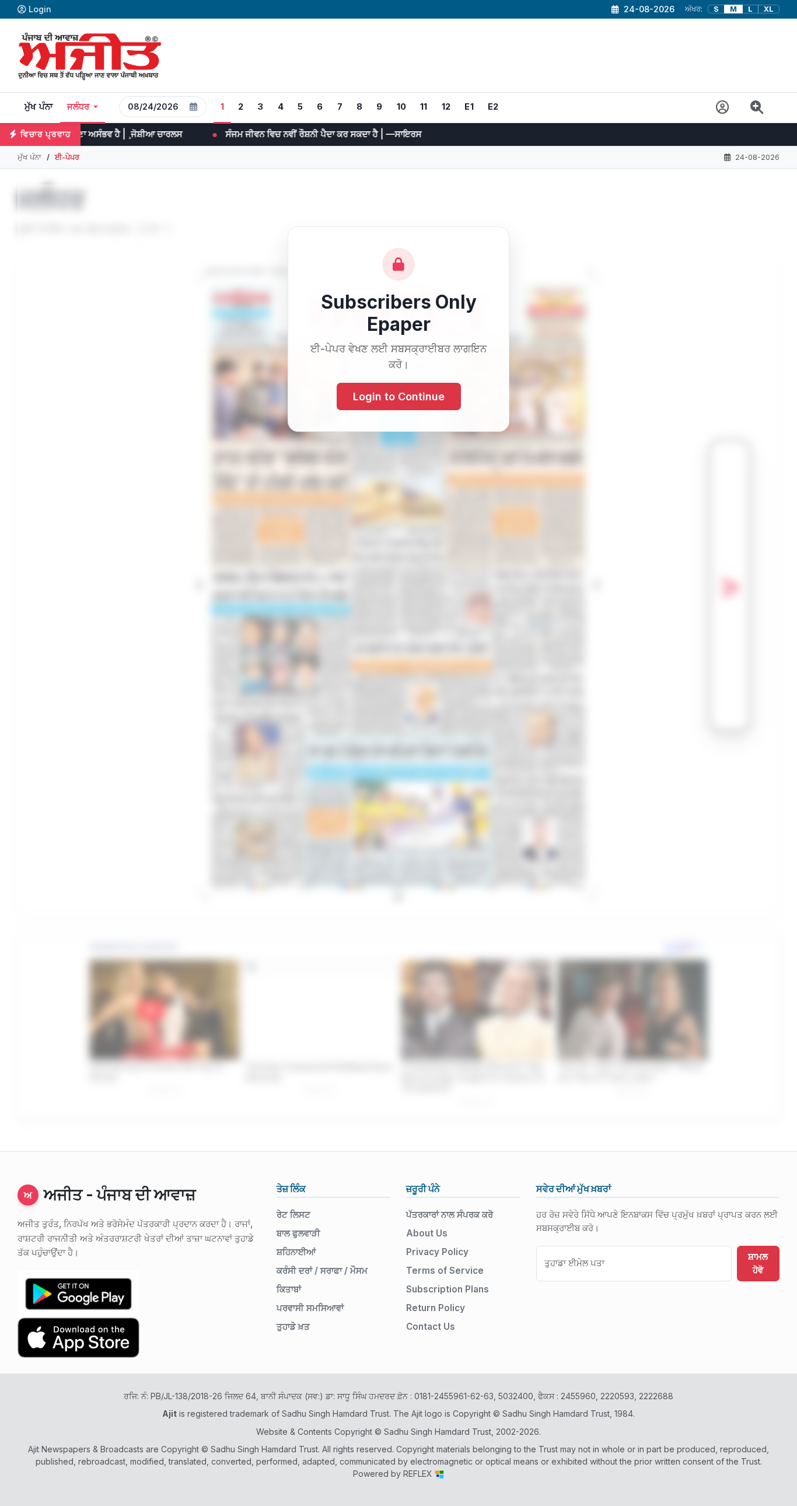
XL (769, 9)
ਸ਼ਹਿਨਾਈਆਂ (296, 1251)
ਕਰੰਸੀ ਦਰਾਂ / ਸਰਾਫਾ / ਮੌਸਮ (322, 1270)
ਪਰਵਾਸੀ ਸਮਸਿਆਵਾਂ (310, 1307)
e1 (469, 107)
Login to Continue (399, 396)
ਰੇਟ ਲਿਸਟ (293, 1214)
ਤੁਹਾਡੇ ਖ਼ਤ (293, 1326)
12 (446, 107)
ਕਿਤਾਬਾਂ (289, 1289)
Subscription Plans (447, 1289)
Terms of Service (445, 1270)
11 (424, 107)
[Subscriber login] (722, 108)
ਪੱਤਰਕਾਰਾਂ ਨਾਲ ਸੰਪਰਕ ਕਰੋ (449, 1214)
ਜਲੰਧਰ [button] (78, 107)
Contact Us (430, 1326)
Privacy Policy (437, 1251)
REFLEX (419, 1474)
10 (402, 107)
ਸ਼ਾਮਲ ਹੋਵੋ (758, 1263)
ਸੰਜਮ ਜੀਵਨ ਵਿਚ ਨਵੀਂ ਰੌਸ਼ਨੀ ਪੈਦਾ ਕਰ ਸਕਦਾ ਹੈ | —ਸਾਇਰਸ (223, 133)
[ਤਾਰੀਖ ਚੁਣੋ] (194, 107)
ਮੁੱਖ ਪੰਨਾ (39, 107)
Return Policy (435, 1307)
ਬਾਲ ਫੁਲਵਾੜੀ (298, 1233)
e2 (493, 107)
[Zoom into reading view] (757, 108)
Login (40, 9)
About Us (427, 1233)
